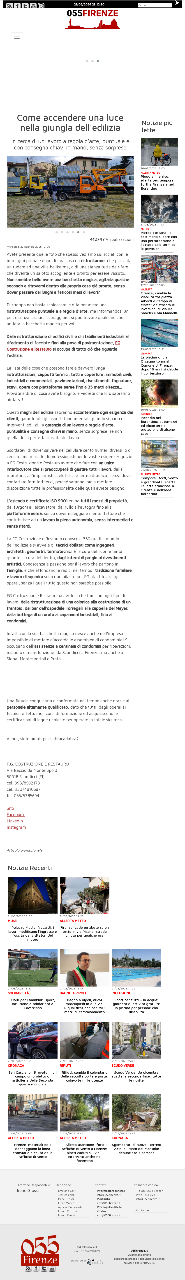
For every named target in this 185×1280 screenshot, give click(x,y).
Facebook (16, 814)
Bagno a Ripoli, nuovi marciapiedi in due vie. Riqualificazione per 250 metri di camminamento (84, 1006)
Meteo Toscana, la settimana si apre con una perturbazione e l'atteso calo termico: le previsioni (159, 240)
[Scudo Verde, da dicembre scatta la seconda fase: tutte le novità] (136, 1040)
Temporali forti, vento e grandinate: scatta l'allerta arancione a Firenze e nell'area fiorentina (159, 486)
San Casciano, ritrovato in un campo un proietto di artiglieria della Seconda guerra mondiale (33, 1078)
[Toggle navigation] (17, 36)
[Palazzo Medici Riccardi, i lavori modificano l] (33, 895)
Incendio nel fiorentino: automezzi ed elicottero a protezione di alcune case (159, 425)
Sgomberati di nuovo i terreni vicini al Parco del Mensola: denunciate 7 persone (136, 1148)
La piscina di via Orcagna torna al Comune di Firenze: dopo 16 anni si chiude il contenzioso (159, 365)
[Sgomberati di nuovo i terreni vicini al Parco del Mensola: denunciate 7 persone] (136, 1112)
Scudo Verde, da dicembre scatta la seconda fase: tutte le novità (136, 1076)
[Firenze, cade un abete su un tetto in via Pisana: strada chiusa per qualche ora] (84, 895)
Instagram (16, 827)
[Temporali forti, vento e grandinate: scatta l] (159, 454)
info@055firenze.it (108, 1194)
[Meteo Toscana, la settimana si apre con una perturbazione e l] (159, 209)
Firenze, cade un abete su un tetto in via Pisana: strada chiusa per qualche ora (84, 931)
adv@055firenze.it (108, 1203)
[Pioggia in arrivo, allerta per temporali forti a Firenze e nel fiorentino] (159, 152)
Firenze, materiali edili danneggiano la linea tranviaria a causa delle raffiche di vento (32, 1151)
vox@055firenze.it (108, 1215)
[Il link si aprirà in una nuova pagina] (95, 1260)
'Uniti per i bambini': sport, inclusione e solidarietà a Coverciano (32, 1004)
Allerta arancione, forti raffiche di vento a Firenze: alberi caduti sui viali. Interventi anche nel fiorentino (84, 1152)
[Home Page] (92, 18)
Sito (10, 808)
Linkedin (15, 820)
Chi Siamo (142, 1210)
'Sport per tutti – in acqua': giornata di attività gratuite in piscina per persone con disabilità (136, 1006)
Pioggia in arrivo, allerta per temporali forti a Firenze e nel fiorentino (158, 182)
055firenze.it (139, 1250)
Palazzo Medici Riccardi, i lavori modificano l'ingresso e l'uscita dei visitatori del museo (32, 933)
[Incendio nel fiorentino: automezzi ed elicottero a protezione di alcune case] (159, 393)
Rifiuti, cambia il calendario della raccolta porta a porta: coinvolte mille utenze (84, 1076)
